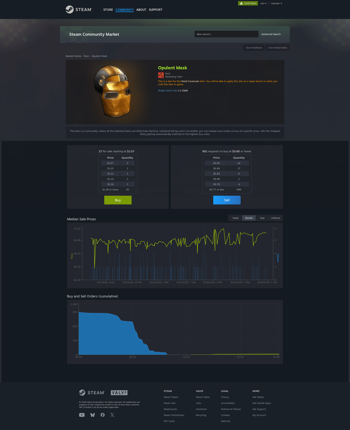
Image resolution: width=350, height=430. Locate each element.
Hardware (201, 409)
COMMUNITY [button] (125, 9)
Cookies (225, 415)
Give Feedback (254, 47)
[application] (175, 256)
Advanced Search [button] (271, 34)
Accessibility (228, 403)
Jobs (198, 403)
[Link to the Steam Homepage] (82, 10)
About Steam (171, 397)
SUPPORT (155, 9)
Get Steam (258, 397)
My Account (259, 415)
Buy (118, 200)
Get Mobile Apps (261, 403)
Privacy (225, 397)
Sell (227, 200)
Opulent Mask (99, 56)
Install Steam (250, 3)
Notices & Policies (231, 409)
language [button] (275, 3)
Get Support (259, 409)
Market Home (73, 56)
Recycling (201, 415)
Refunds (225, 421)
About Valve (202, 397)
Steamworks (170, 409)
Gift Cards (169, 421)
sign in (263, 3)
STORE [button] (108, 9)
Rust (86, 56)
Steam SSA (170, 403)
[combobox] (226, 34)
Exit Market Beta (278, 47)
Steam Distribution (174, 415)
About (141, 9)
